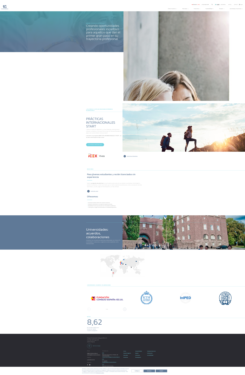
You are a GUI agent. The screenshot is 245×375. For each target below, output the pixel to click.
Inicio (124, 351)
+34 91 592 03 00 (91, 360)
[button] (125, 309)
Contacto (236, 4)
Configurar (137, 371)
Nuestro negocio (127, 353)
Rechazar (149, 371)
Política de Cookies (100, 373)
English (241, 4)
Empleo (221, 8)
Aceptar (161, 371)
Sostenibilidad (209, 8)
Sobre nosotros (172, 8)
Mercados (184, 8)
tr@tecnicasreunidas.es (92, 353)
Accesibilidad (150, 355)
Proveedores (223, 4)
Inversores (137, 355)
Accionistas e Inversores (235, 8)
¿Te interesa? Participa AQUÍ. (95, 144)
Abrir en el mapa (96, 346)
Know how (196, 8)
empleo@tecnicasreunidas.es (93, 355)
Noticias (229, 4)
